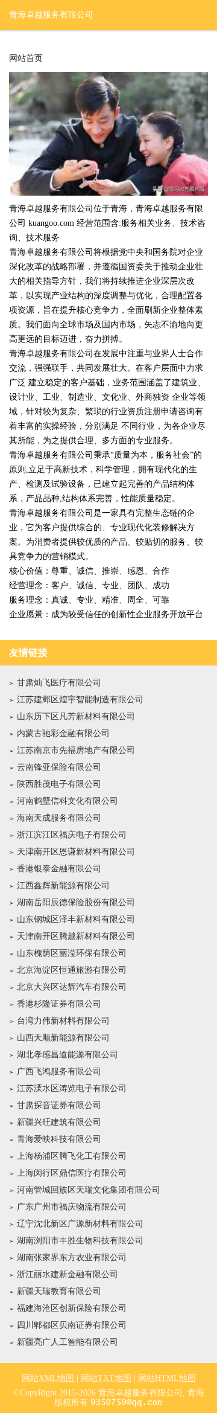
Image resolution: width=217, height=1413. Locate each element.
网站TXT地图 (106, 1378)
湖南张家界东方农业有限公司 (72, 1257)
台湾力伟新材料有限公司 (63, 1020)
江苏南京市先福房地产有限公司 (76, 750)
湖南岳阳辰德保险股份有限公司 (76, 902)
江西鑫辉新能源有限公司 (63, 885)
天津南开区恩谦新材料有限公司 (76, 851)
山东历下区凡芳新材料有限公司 (76, 716)
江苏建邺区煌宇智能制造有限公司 (80, 699)
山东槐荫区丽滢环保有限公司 (72, 953)
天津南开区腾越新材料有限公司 (76, 936)
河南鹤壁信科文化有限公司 (67, 801)
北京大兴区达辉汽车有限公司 (72, 987)
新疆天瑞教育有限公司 (59, 1291)
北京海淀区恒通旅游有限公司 (72, 970)
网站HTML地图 (167, 1378)
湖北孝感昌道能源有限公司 (67, 1054)
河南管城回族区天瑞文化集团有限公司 (88, 1189)
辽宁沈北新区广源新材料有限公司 (80, 1223)
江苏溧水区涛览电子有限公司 (72, 1088)
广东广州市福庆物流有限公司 (72, 1206)
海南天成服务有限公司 (59, 817)
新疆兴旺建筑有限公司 (59, 1122)
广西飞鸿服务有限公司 (59, 1071)
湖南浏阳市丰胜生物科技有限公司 (80, 1240)
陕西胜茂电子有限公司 (59, 784)
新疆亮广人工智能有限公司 (67, 1342)
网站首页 (26, 58)
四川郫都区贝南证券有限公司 (72, 1325)
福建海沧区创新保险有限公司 (72, 1308)
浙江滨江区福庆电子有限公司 (72, 834)
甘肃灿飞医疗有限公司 (59, 682)
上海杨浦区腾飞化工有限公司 (72, 1156)
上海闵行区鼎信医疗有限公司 (72, 1173)
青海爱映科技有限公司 (59, 1139)
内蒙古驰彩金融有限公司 (63, 733)
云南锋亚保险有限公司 (59, 767)
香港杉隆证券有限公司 (59, 1003)
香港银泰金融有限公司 (59, 868)
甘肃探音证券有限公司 (59, 1105)
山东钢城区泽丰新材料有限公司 (76, 919)
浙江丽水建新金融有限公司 (67, 1274)
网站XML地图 (48, 1378)
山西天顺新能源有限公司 (63, 1037)
